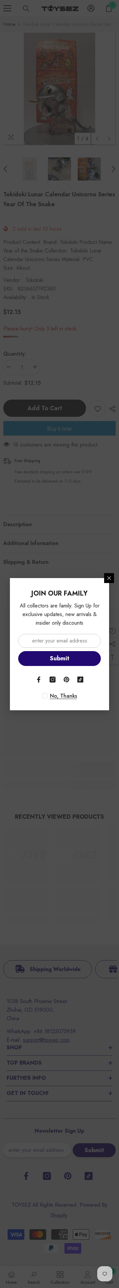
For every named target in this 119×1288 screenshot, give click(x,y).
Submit (59, 658)
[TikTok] (80, 679)
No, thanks (63, 696)
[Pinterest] (66, 679)
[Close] (109, 578)
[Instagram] (53, 679)
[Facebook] (39, 679)
